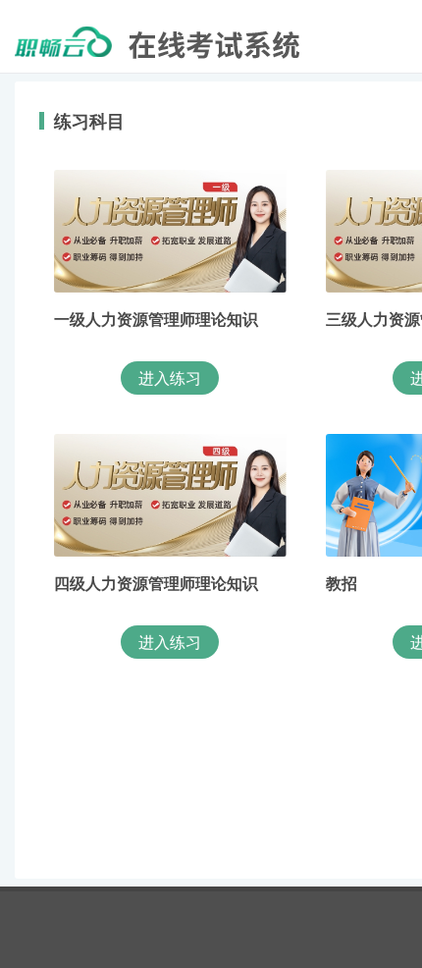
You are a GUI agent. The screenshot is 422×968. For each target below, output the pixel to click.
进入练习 (169, 377)
